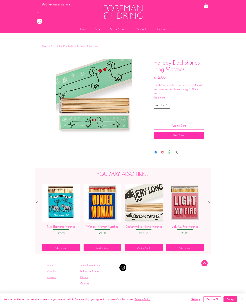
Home (46, 46)
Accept (230, 299)
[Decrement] (157, 112)
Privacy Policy (142, 299)
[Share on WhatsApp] (169, 152)
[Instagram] (39, 21)
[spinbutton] (162, 112)
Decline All (212, 299)
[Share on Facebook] (156, 152)
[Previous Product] (37, 203)
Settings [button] (195, 299)
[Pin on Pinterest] (163, 152)
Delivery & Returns (89, 271)
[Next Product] (209, 203)
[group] (123, 217)
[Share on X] (176, 152)
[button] (206, 5)
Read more (159, 97)
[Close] (242, 299)
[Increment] (167, 112)
